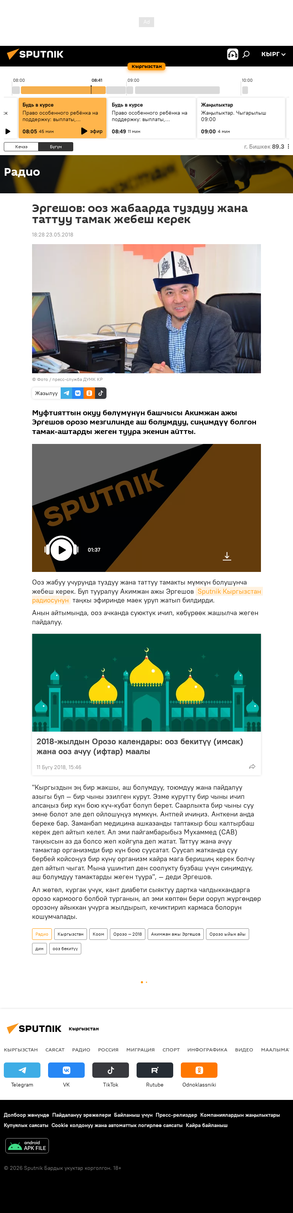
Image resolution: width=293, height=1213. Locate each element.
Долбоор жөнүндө (26, 1114)
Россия (108, 1049)
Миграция (140, 1049)
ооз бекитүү (65, 948)
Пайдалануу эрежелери (81, 1114)
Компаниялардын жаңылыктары (240, 1114)
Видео (244, 1049)
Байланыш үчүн (133, 1114)
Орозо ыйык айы (227, 934)
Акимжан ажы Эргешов (175, 934)
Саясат (54, 1049)
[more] (252, 766)
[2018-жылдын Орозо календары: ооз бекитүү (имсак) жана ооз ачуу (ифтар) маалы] (146, 683)
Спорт (171, 1049)
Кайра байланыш (207, 1125)
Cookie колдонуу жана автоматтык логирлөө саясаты (117, 1125)
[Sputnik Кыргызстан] (37, 60)
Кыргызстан (71, 934)
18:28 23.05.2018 (52, 234)
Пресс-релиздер (176, 1114)
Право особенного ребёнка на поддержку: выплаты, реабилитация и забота (60, 119)
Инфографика (207, 1049)
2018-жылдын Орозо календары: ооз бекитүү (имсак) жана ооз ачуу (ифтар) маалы (140, 746)
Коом (98, 934)
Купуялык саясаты (26, 1125)
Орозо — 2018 (127, 934)
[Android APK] (27, 1146)
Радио (41, 934)
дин (39, 948)
